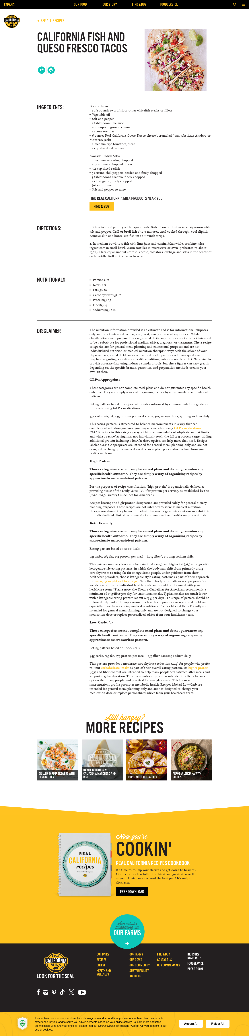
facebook (38, 992)
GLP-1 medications (187, 428)
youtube (82, 992)
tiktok (62, 992)
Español (10, 5)
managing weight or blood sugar (116, 581)
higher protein (198, 668)
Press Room (195, 969)
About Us (135, 976)
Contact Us (164, 960)
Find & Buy (139, 4)
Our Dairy (103, 954)
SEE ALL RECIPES (50, 20)
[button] (243, 4)
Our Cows (135, 960)
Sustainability (139, 971)
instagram (45, 992)
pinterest (54, 992)
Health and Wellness (104, 972)
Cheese (101, 965)
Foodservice (169, 4)
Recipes (101, 960)
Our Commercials (168, 965)
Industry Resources (194, 956)
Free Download (132, 891)
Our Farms (136, 954)
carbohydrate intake (115, 668)
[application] (124, 1024)
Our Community (139, 965)
